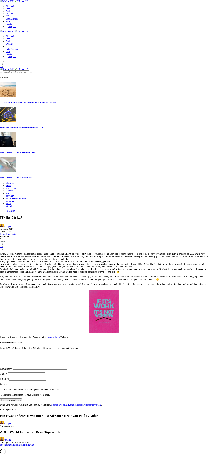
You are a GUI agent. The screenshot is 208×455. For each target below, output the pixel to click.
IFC (7, 16)
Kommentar (6, 369)
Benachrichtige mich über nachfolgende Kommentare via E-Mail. (32, 389)
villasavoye (11, 183)
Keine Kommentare (9, 234)
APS (8, 21)
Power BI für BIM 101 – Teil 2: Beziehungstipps (16, 177)
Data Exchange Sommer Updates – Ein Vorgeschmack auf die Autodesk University (28, 102)
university (10, 196)
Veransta (9, 190)
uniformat (10, 201)
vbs (7, 193)
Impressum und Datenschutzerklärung (17, 445)
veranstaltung (12, 188)
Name (3, 374)
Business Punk (53, 337)
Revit (8, 11)
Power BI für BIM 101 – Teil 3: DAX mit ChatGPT (17, 152)
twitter (8, 203)
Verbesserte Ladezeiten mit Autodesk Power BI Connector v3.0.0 (22, 127)
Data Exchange (12, 19)
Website (3, 384)
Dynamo (9, 13)
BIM (8, 8)
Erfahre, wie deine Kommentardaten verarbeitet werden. (76, 405)
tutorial (9, 206)
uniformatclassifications (16, 198)
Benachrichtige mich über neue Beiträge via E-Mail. (26, 395)
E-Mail (4, 379)
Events (9, 24)
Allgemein (10, 6)
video (8, 185)
